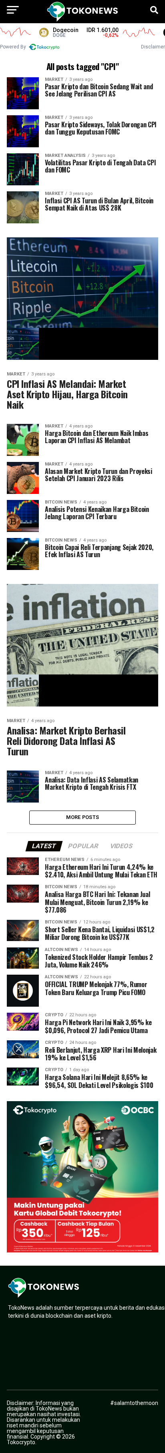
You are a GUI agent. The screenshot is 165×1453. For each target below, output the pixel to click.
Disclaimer (153, 46)
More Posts (82, 817)
